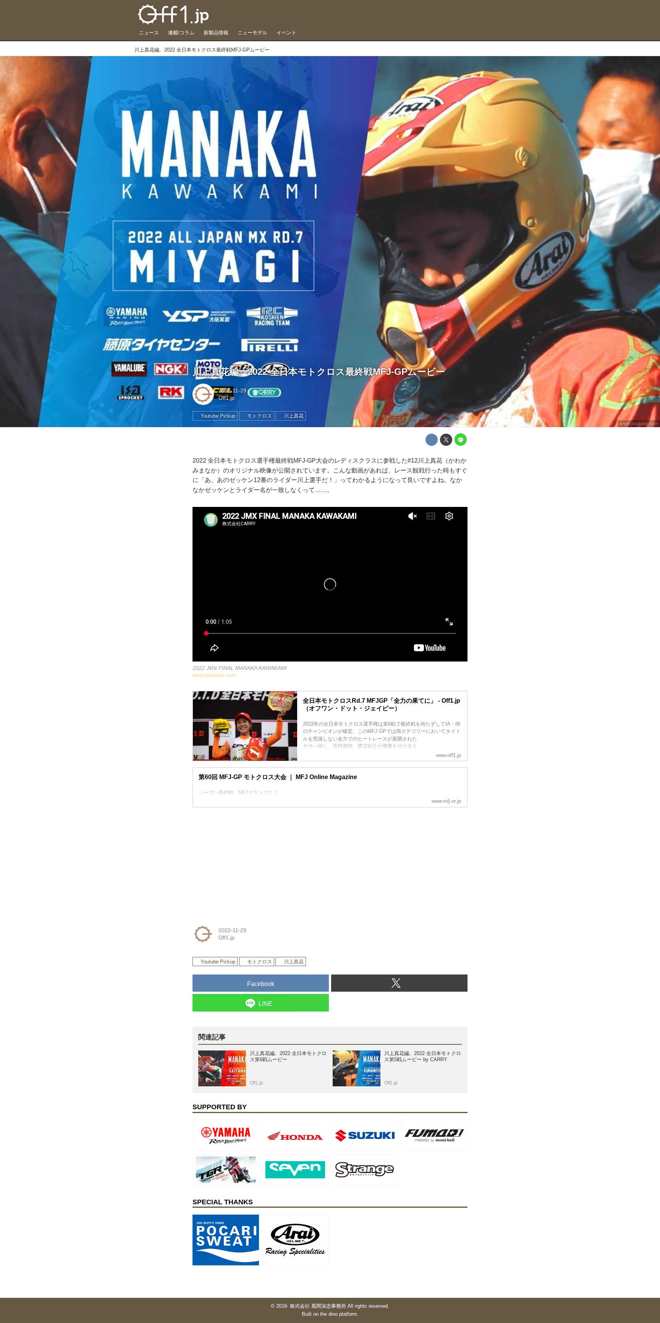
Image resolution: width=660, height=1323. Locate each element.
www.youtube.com (639, 423)
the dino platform (338, 1314)
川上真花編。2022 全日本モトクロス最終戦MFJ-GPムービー (318, 371)
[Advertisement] (249, 861)
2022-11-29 (232, 390)
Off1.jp (226, 398)
